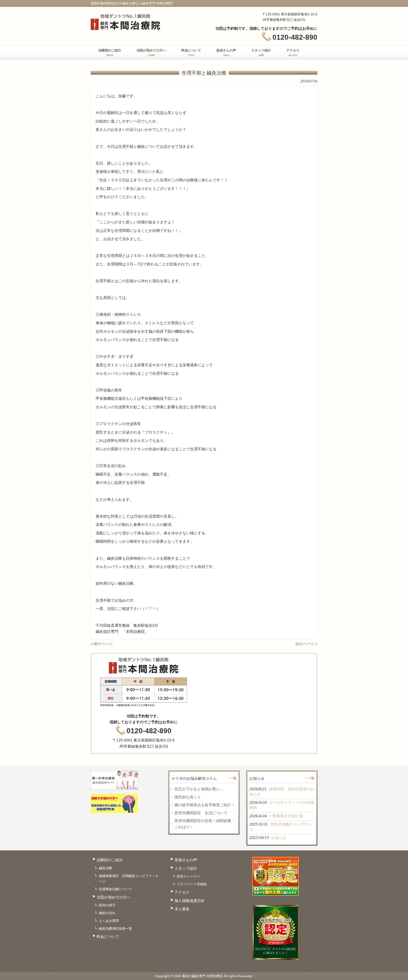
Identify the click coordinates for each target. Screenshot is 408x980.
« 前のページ (102, 644)
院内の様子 (107, 905)
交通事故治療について (115, 889)
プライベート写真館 (192, 884)
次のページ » (306, 644)
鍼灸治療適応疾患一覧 (115, 928)
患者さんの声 (185, 860)
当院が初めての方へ (114, 897)
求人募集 (182, 909)
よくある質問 (109, 921)
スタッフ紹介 (185, 868)
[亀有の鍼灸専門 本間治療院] (125, 28)
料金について (108, 937)
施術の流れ (107, 913)
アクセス (182, 892)
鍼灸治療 (105, 868)
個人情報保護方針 (189, 901)
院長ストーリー (188, 876)
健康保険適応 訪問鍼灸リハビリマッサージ (128, 878)
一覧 (233, 778)
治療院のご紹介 (110, 860)
